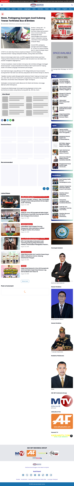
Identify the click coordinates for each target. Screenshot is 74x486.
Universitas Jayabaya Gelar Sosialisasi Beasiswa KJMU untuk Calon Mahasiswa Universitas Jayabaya (65, 201)
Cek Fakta (40, 9)
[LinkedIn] (47, 475)
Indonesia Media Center (39, 484)
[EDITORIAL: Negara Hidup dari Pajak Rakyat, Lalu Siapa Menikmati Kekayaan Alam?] (55, 145)
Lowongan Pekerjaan (52, 479)
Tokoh (46, 9)
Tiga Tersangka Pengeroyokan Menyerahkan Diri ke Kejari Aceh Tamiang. (34, 197)
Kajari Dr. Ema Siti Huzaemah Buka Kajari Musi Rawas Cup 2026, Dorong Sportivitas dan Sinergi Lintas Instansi (45, 1)
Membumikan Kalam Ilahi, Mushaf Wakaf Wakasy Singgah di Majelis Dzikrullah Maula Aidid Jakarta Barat (65, 88)
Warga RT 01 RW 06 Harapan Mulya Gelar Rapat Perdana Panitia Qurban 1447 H (65, 95)
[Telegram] (8, 120)
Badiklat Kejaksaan (27, 224)
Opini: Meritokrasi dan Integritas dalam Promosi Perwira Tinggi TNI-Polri (65, 151)
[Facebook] (2, 120)
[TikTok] (43, 475)
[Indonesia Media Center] (37, 5)
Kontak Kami (24, 479)
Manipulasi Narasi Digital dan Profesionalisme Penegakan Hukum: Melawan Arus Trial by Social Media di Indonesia (65, 138)
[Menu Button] (2, 5)
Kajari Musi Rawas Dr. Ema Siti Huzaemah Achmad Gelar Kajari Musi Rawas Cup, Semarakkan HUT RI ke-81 (34, 269)
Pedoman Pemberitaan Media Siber (37, 479)
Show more (25, 281)
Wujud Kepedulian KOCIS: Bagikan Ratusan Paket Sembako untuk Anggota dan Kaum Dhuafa (65, 115)
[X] (5, 120)
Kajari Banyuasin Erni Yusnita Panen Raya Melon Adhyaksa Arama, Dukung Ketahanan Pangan (35, 256)
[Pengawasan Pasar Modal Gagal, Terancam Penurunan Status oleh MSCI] (55, 166)
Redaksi (18, 479)
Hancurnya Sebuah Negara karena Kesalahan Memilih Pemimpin (65, 158)
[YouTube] (35, 475)
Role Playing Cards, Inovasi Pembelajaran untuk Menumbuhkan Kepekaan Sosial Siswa (65, 181)
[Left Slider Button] (44, 188)
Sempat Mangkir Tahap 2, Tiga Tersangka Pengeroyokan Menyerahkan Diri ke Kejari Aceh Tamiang (35, 200)
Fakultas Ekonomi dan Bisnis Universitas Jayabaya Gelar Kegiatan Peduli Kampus (64, 215)
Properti (65, 9)
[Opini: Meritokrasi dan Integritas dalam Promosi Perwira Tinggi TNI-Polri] (55, 152)
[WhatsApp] (10, 120)
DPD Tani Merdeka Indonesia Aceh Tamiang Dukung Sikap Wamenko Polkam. (33, 239)
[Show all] (71, 76)
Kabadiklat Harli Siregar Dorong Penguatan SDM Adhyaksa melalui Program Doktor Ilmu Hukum (32, 228)
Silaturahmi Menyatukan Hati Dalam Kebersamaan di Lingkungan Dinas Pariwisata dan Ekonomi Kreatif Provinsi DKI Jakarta (65, 102)
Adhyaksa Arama (26, 252)
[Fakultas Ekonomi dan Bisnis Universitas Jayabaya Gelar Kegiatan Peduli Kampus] (55, 216)
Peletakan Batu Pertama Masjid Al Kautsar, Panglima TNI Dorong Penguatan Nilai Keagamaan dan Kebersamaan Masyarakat (64, 81)
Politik (8, 9)
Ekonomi (20, 9)
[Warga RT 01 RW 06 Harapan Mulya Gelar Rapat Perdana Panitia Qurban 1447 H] (55, 96)
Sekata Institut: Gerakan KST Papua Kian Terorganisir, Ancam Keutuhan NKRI (65, 131)
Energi (70, 9)
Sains (34, 9)
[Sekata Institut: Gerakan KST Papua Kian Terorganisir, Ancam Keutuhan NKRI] (55, 132)
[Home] (2, 14)
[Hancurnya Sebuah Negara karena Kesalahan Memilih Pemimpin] (55, 159)
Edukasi (58, 9)
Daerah (24, 210)
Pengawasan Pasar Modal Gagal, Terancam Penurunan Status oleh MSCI (65, 165)
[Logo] (37, 464)
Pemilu (52, 9)
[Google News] (39, 475)
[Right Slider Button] (72, 8)
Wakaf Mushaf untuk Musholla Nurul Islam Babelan (65, 109)
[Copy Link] (13, 120)
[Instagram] (31, 475)
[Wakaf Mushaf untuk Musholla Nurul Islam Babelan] (55, 109)
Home (2, 9)
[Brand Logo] (19, 453)
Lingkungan (27, 9)
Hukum (13, 9)
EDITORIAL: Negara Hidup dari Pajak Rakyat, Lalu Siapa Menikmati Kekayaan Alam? (64, 145)
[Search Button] (72, 5)
